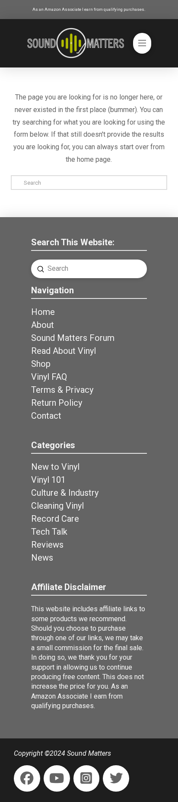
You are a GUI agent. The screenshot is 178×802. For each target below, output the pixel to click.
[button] (142, 43)
